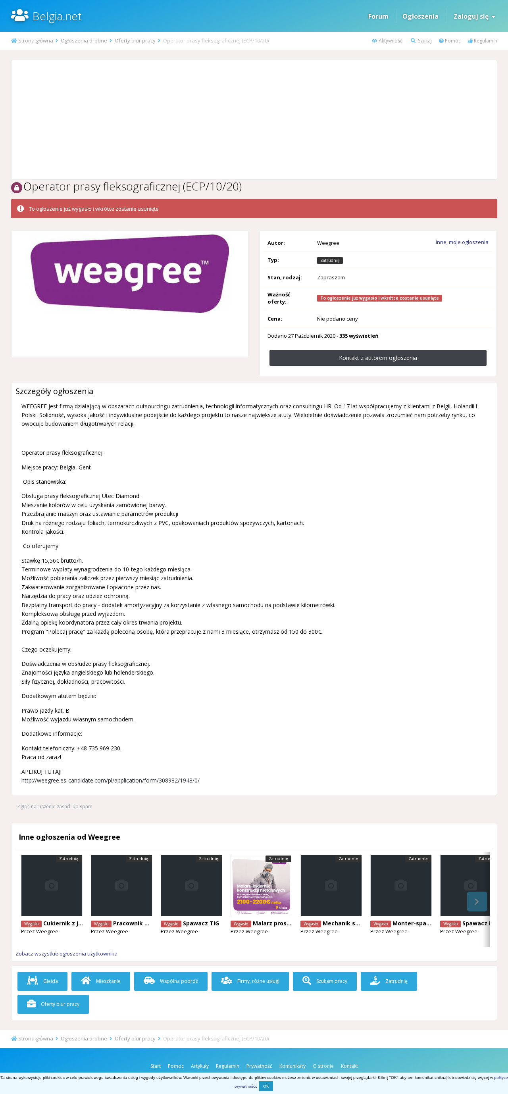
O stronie (323, 1066)
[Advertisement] (254, 119)
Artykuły (200, 1066)
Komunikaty (292, 1066)
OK (266, 1086)
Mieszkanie (108, 981)
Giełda (50, 981)
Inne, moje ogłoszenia (462, 242)
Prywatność (259, 1066)
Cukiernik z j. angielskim (78, 923)
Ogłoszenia (420, 16)
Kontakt (349, 1066)
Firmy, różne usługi (257, 981)
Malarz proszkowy (279, 923)
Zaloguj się (473, 16)
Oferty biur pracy (59, 1004)
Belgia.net (57, 15)
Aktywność (389, 40)
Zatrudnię (396, 981)
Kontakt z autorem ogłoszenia (378, 357)
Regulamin (485, 40)
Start (155, 1066)
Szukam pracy (331, 981)
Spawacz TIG (201, 923)
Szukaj (424, 40)
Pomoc (452, 40)
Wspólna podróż (178, 981)
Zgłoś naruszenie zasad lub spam (54, 806)
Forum (378, 16)
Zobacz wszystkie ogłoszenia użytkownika (66, 953)
